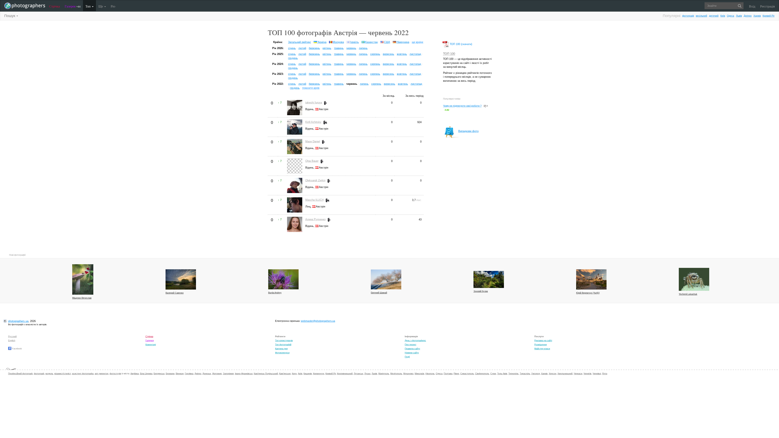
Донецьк (206, 373)
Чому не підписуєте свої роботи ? (462, 105)
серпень (375, 54)
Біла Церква (146, 373)
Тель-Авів (502, 373)
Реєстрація (767, 6)
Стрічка (54, 6)
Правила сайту (412, 348)
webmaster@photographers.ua (318, 321)
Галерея (73, 6)
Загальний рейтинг (299, 42)
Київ (722, 15)
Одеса (730, 15)
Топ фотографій (283, 344)
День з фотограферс (415, 340)
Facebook (16, 348)
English (11, 340)
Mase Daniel (312, 141)
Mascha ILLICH (314, 199)
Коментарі (150, 344)
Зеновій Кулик (480, 291)
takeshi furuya (313, 102)
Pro (113, 6)
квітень (327, 48)
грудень (293, 58)
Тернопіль (513, 373)
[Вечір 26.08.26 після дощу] (181, 279)
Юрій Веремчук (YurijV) (588, 293)
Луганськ (358, 373)
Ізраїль (354, 42)
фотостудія (115, 373)
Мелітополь (396, 373)
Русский (12, 336)
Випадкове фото (468, 131)
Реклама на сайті (543, 340)
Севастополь (467, 373)
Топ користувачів (284, 340)
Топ (88, 6)
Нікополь (430, 373)
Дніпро (748, 15)
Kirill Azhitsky (313, 121)
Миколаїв (419, 373)
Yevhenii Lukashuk (688, 294)
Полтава (448, 373)
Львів (739, 15)
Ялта (604, 373)
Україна (321, 42)
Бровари (170, 373)
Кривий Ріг (769, 15)
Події (407, 356)
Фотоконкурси (282, 352)
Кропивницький (345, 373)
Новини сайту (412, 352)
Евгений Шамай (379, 292)
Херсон (552, 373)
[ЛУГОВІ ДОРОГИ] (488, 279)
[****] (82, 279)
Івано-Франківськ (244, 373)
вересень (388, 54)
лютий (302, 48)
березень (314, 48)
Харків (757, 15)
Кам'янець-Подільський (266, 373)
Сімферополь (482, 373)
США (387, 42)
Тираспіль (525, 373)
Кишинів (307, 373)
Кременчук (318, 373)
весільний (701, 15)
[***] (386, 279)
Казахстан (371, 42)
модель (49, 373)
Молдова (338, 42)
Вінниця (180, 373)
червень (351, 48)
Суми (493, 373)
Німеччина (402, 42)
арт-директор (101, 373)
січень (292, 48)
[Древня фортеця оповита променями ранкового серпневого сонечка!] (591, 279)
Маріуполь (383, 373)
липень (363, 48)
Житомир (217, 373)
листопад (415, 54)
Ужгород (535, 373)
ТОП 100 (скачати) (460, 44)
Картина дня (281, 348)
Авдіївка (134, 373)
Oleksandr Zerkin (315, 180)
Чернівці (597, 373)
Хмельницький (564, 373)
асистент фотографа (83, 373)
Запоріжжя (228, 373)
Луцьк (367, 373)
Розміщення (540, 344)
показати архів (310, 88)
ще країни (417, 42)
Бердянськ (159, 373)
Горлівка (189, 373)
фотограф (688, 15)
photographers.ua (18, 321)
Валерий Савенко (175, 293)
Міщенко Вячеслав (81, 298)
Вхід (752, 6)
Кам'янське (285, 373)
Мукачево (408, 373)
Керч (294, 373)
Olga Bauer (311, 160)
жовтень (402, 54)
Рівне (456, 373)
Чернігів (587, 373)
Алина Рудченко (315, 219)
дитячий (714, 15)
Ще (101, 6)
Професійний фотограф (20, 373)
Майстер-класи (542, 348)
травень (339, 48)
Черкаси (578, 373)
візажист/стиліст (62, 373)
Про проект (410, 344)
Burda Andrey (275, 292)
